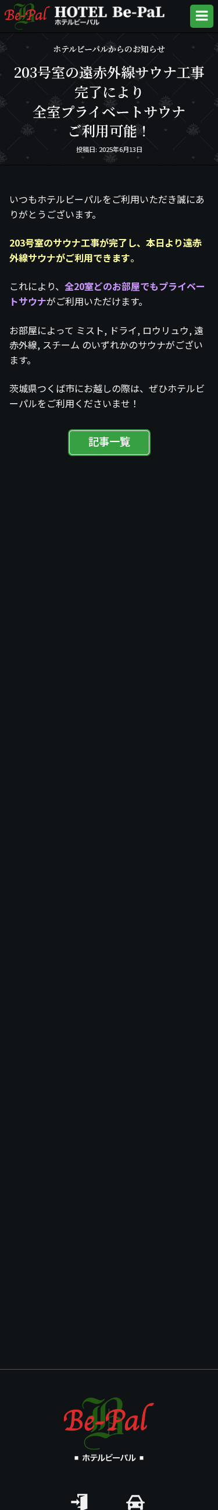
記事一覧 (109, 442)
